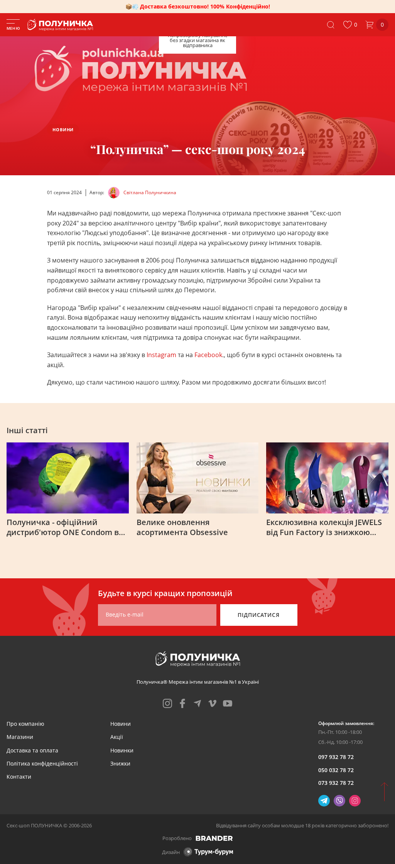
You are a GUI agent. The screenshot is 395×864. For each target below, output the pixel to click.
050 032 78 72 (336, 770)
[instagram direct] (355, 800)
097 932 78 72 (336, 757)
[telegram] (197, 703)
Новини (63, 129)
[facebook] (182, 703)
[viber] (339, 800)
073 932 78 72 (336, 782)
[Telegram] (324, 800)
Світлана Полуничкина (149, 192)
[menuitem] (25, 723)
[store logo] (61, 25)
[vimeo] (212, 703)
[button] (350, 24)
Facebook (208, 355)
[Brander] (214, 838)
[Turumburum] (208, 851)
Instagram (162, 355)
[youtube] (227, 703)
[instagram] (167, 703)
